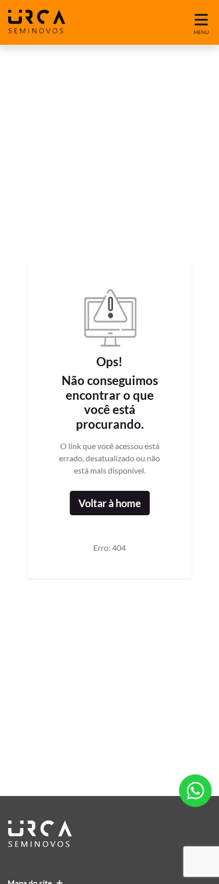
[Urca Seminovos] (36, 22)
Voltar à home (109, 503)
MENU (201, 32)
